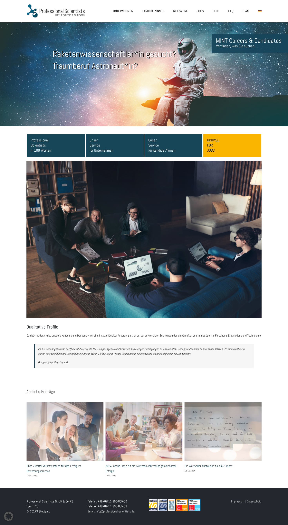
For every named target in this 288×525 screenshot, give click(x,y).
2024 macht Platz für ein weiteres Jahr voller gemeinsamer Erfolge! (65, 431)
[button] (8, 516)
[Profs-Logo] (55, 5)
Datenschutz (254, 501)
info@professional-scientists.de (115, 511)
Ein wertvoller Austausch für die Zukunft (144, 431)
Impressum (237, 501)
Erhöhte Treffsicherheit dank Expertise (223, 431)
